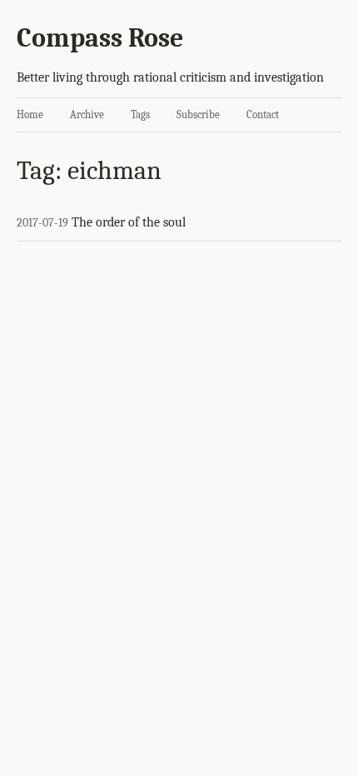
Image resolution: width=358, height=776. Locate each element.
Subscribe (198, 114)
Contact (262, 114)
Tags (140, 114)
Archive (87, 114)
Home (30, 114)
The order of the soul (129, 222)
